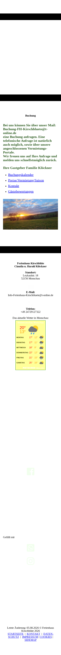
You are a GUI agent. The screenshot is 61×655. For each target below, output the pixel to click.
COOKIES (46, 636)
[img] (30, 50)
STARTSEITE (16, 633)
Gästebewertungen (21, 191)
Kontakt (13, 186)
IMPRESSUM (30, 636)
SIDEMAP (31, 639)
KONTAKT (33, 633)
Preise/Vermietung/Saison (26, 180)
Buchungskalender (21, 175)
